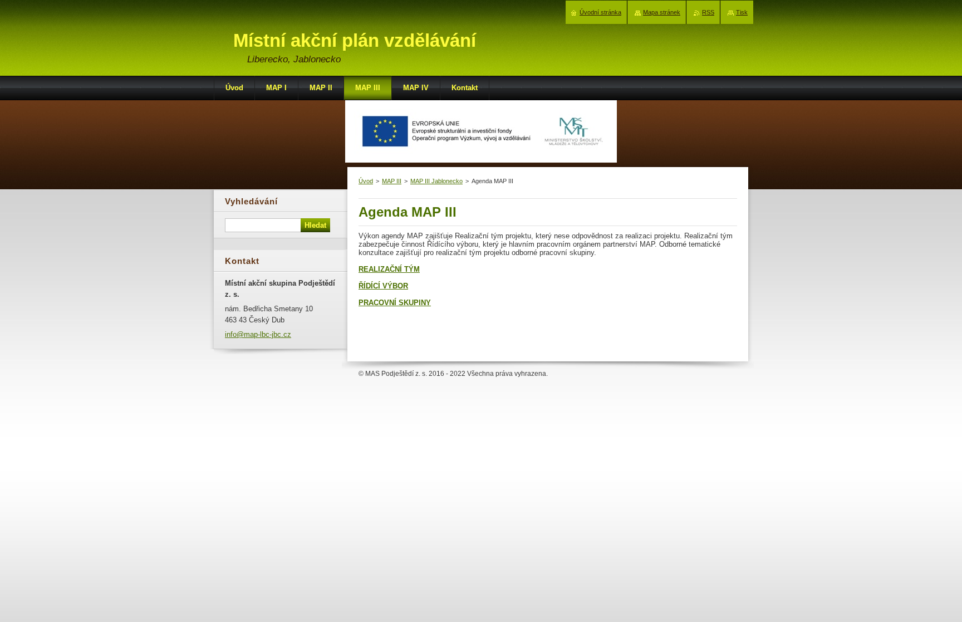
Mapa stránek (661, 12)
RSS (708, 12)
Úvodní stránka (600, 12)
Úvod (366, 181)
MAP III (391, 181)
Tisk (742, 12)
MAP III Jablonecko (436, 181)
